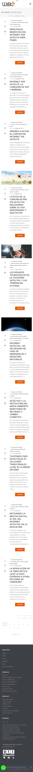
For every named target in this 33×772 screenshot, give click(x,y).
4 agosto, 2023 (17, 340)
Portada (10, 16)
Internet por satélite (7, 699)
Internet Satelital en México (9, 691)
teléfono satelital (22, 265)
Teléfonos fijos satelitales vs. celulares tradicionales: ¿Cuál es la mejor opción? (20, 463)
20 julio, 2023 (17, 398)
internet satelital (24, 22)
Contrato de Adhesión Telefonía (11, 729)
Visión (4, 656)
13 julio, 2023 (17, 453)
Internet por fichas (7, 689)
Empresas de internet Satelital (10, 710)
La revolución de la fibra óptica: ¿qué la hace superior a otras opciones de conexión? (20, 575)
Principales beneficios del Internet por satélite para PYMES (18, 34)
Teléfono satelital (7, 706)
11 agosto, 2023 (18, 269)
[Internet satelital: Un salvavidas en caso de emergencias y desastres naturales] (16, 324)
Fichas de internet (7, 713)
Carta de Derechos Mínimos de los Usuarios (14, 725)
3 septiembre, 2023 (18, 128)
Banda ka (4, 675)
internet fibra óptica (15, 561)
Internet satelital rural (24, 263)
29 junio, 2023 (17, 565)
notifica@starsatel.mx (8, 746)
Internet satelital (6, 701)
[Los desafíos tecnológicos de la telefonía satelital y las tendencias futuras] (16, 251)
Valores (4, 658)
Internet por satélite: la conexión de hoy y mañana (19, 85)
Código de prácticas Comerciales (11, 731)
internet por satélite (15, 22)
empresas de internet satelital (17, 190)
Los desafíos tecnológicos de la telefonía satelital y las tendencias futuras (19, 279)
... (23, 628)
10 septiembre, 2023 (19, 79)
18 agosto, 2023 (18, 194)
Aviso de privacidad (7, 666)
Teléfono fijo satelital (23, 394)
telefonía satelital (14, 265)
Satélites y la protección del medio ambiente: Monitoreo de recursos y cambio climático (19, 408)
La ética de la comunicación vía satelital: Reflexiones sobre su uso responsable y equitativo (18, 204)
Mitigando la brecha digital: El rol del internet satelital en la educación (19, 520)
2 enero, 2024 (17, 26)
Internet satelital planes (15, 24)
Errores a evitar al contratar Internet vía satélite (19, 135)
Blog (3, 664)
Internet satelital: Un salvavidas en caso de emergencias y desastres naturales (18, 351)
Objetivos (5, 661)
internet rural (14, 124)
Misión (4, 653)
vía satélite (16, 192)
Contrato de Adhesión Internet (10, 727)
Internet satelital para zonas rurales (12, 677)
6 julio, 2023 (17, 510)
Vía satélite (5, 708)
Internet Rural (6, 686)
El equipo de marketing (17, 20)
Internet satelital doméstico (16, 76)
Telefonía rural (6, 704)
